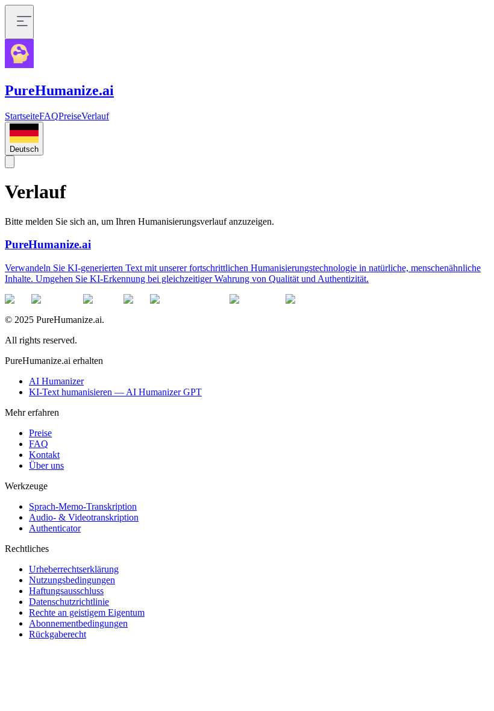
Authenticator (55, 528)
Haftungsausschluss (66, 591)
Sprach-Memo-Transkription (83, 506)
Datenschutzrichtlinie (69, 602)
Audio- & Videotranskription (84, 517)
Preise (69, 116)
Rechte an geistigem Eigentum (87, 612)
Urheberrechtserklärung (74, 569)
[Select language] (9, 161)
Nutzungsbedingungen (72, 580)
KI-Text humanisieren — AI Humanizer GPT (115, 392)
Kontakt (44, 454)
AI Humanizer (56, 381)
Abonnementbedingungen (78, 623)
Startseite (22, 116)
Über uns (46, 465)
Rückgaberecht (57, 634)
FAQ (48, 116)
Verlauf (95, 116)
